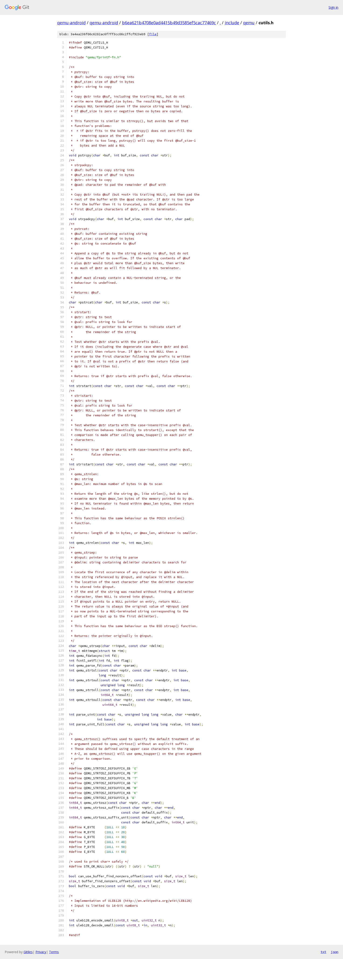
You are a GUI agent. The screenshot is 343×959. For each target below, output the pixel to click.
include (232, 22)
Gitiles (28, 952)
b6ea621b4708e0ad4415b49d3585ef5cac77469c (169, 22)
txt (323, 952)
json (334, 952)
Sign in (333, 7)
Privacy (40, 952)
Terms (54, 952)
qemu (249, 22)
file (153, 34)
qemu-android (71, 22)
